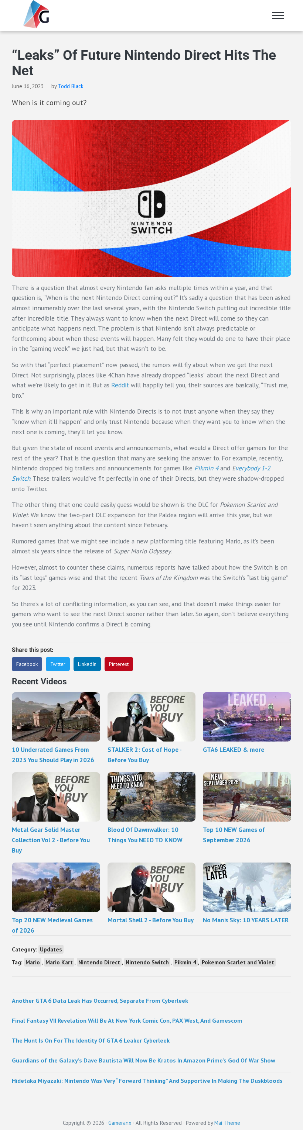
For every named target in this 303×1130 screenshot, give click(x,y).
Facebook (27, 664)
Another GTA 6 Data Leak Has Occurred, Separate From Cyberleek (100, 1000)
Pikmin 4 (185, 962)
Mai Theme (227, 1122)
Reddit (120, 385)
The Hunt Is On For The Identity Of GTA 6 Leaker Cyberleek (91, 1040)
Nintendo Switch (147, 962)
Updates (51, 949)
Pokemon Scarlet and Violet (238, 962)
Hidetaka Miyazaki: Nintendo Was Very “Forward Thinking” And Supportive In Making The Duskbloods (147, 1080)
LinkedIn (87, 664)
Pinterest (119, 664)
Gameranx (120, 1122)
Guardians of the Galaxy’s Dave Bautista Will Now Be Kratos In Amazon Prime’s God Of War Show (143, 1060)
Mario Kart (59, 962)
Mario (32, 962)
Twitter (57, 664)
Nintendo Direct (99, 962)
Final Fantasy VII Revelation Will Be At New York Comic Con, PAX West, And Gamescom (127, 1020)
